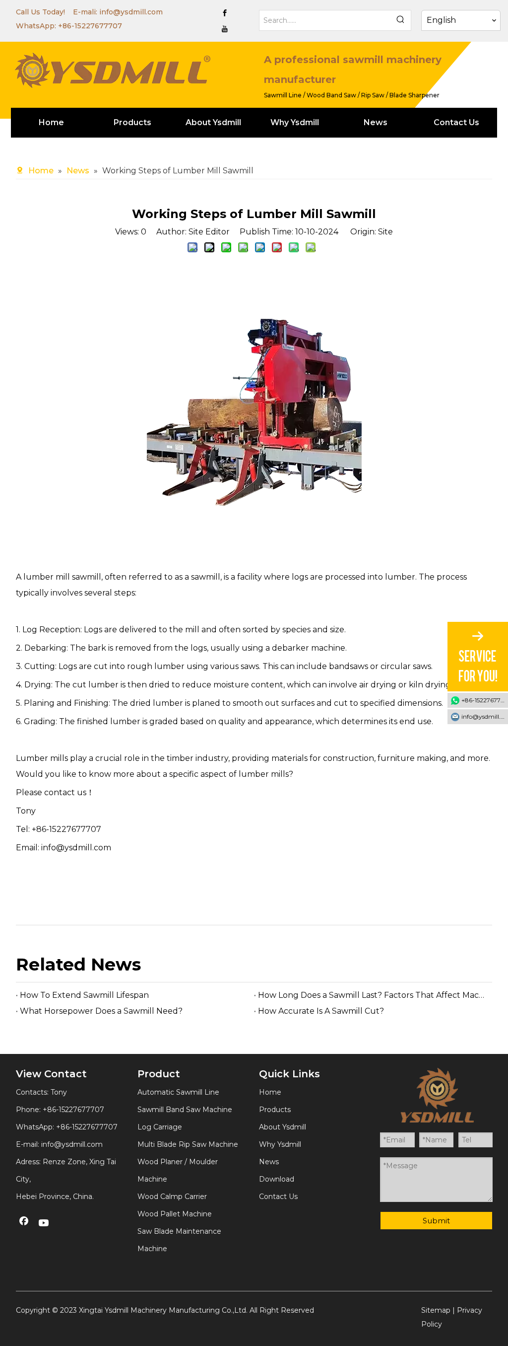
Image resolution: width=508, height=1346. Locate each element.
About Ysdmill (282, 1126)
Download (276, 1179)
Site (385, 231)
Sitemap (435, 1310)
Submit (436, 1220)
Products (275, 1109)
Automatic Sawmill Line (178, 1092)
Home (270, 1092)
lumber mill (46, 577)
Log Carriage (159, 1126)
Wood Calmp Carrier (172, 1196)
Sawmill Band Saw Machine (184, 1109)
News (269, 1161)
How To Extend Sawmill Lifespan (84, 995)
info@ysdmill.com (131, 11)
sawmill (86, 577)
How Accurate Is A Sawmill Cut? (321, 1011)
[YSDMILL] (112, 69)
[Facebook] (224, 13)
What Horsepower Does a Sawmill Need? (101, 1011)
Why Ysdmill (280, 1144)
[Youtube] (224, 29)
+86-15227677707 (90, 25)
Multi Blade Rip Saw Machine (187, 1144)
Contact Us (278, 1196)
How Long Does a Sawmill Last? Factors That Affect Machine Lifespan (373, 995)
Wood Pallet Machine (174, 1213)
